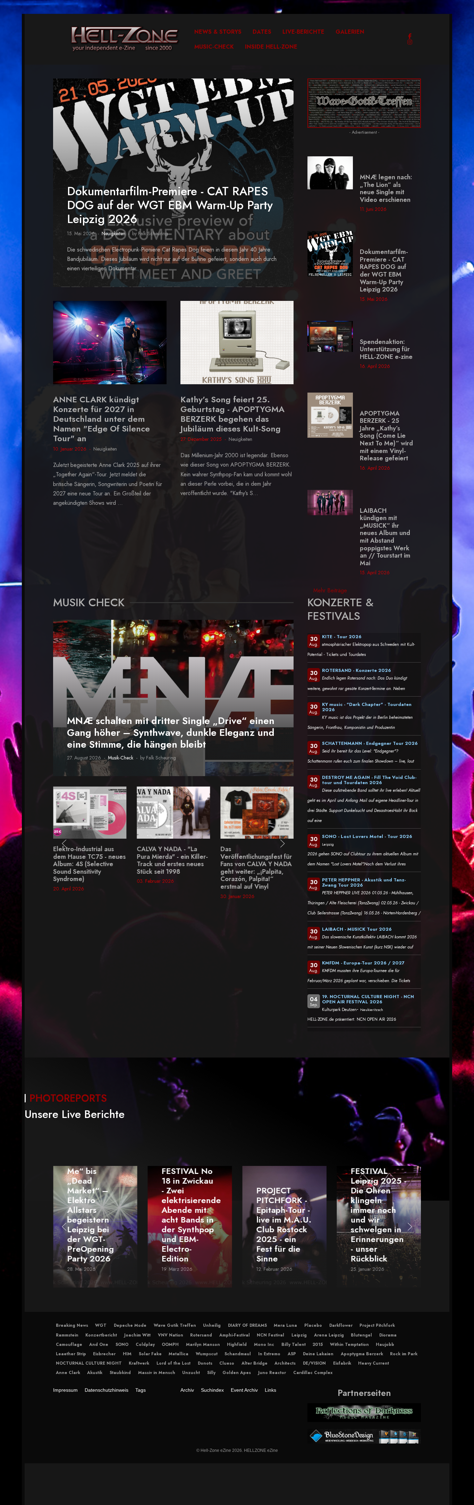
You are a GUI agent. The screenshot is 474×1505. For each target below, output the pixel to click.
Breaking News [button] (72, 1325)
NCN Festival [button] (270, 1335)
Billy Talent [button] (293, 1344)
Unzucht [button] (191, 1373)
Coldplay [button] (145, 1344)
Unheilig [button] (212, 1325)
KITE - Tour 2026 (342, 636)
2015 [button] (318, 1344)
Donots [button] (205, 1363)
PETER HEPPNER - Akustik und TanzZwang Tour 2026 (364, 882)
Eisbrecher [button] (104, 1354)
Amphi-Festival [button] (234, 1335)
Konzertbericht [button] (101, 1335)
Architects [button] (285, 1363)
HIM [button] (127, 1354)
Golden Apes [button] (236, 1373)
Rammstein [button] (67, 1335)
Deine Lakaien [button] (318, 1354)
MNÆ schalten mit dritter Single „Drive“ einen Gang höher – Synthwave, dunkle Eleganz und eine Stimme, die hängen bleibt (170, 732)
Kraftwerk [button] (139, 1363)
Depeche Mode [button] (130, 1325)
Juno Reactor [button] (272, 1373)
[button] (64, 843)
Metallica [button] (178, 1354)
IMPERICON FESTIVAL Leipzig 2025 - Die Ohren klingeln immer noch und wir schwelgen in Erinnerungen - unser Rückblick (379, 1210)
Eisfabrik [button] (342, 1363)
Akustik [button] (94, 1373)
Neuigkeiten (113, 233)
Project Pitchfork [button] (377, 1325)
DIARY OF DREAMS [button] (247, 1325)
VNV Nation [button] (170, 1335)
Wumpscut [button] (207, 1354)
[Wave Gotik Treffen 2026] (364, 103)
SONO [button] (122, 1344)
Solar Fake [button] (150, 1354)
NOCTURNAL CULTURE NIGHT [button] (89, 1363)
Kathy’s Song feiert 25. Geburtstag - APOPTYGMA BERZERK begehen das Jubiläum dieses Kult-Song (232, 414)
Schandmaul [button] (238, 1354)
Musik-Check (120, 757)
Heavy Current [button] (373, 1363)
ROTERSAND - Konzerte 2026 (356, 670)
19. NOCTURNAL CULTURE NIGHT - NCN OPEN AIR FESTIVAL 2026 (368, 999)
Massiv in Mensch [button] (156, 1373)
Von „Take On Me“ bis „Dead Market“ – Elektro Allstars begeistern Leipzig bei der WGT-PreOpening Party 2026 (94, 1210)
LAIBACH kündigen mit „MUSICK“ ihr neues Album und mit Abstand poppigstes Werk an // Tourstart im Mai (385, 537)
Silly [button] (211, 1373)
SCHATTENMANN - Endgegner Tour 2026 (370, 743)
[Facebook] (409, 36)
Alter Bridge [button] (255, 1363)
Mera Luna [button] (285, 1325)
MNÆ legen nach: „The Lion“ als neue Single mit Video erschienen (386, 188)
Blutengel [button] (361, 1335)
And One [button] (98, 1344)
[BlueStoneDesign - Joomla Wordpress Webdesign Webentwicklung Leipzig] (364, 1436)
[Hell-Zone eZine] (125, 39)
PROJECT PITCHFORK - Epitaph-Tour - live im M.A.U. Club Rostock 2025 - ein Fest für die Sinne (283, 1225)
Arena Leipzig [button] (329, 1335)
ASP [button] (292, 1354)
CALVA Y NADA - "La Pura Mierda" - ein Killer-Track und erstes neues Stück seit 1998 (172, 860)
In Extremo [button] (269, 1354)
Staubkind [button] (120, 1373)
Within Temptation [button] (349, 1344)
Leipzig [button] (299, 1335)
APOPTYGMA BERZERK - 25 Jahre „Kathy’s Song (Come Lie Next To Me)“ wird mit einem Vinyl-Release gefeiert (386, 436)
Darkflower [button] (341, 1325)
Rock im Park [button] (403, 1354)
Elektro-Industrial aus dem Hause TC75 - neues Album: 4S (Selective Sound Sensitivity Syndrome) (89, 864)
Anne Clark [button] (68, 1373)
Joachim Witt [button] (137, 1335)
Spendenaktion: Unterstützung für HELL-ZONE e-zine (386, 349)
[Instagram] (409, 42)
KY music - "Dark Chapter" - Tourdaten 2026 (367, 707)
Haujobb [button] (385, 1344)
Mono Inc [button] (264, 1344)
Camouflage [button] (69, 1344)
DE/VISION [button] (314, 1363)
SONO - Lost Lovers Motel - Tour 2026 (367, 836)
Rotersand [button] (201, 1335)
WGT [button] (101, 1325)
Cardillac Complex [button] (312, 1373)
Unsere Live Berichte (75, 1114)
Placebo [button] (313, 1325)
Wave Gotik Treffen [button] (175, 1325)
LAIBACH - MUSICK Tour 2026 (357, 929)
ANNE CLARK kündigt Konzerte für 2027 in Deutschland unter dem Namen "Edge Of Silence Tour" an (101, 418)
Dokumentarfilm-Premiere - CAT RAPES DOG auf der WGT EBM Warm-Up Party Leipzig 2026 (170, 205)
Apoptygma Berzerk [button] (362, 1354)
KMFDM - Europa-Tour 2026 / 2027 (363, 963)
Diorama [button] (388, 1335)
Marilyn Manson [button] (203, 1344)
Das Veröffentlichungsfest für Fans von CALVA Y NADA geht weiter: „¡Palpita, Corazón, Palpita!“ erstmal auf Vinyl (256, 868)
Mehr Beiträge (330, 590)
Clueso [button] (226, 1363)
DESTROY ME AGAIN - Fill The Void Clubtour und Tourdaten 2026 (369, 780)
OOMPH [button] (170, 1344)
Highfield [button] (237, 1344)
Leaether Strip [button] (71, 1354)
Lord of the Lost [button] (173, 1363)
